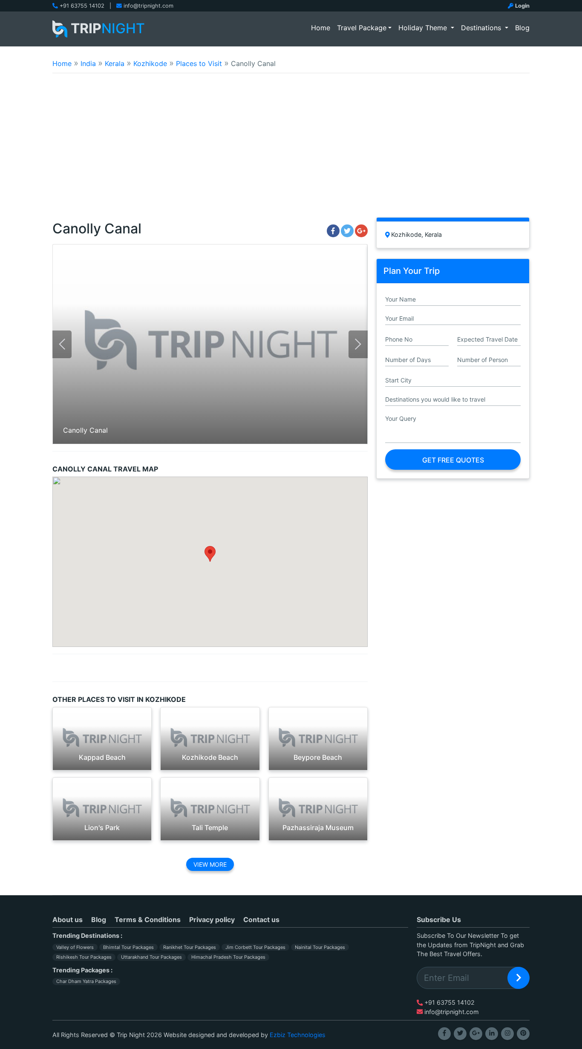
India (88, 63)
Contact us (261, 919)
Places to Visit (199, 63)
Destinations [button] (482, 27)
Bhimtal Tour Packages (128, 947)
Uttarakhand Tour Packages (151, 957)
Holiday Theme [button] (423, 27)
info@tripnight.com (148, 6)
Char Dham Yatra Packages (86, 981)
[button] (210, 554)
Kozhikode (150, 63)
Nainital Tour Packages (320, 947)
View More (210, 864)
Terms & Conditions (148, 919)
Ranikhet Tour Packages (189, 947)
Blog (522, 27)
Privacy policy (212, 919)
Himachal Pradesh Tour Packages (228, 957)
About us (67, 919)
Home (322, 27)
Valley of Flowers (75, 947)
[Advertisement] (291, 150)
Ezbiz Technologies (298, 1034)
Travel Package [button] (361, 27)
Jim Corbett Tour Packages (255, 947)
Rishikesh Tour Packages (84, 957)
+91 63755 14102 (82, 6)
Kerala (114, 63)
